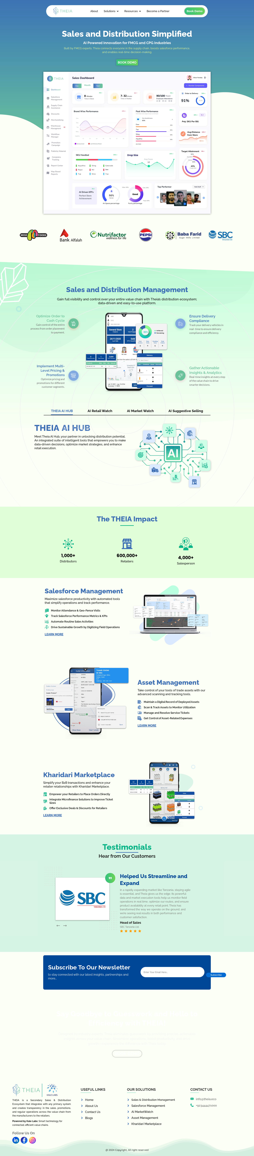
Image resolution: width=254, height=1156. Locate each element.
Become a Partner (158, 11)
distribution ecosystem (179, 299)
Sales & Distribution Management (153, 1099)
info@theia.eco (206, 1099)
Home (89, 1100)
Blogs (89, 1118)
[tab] (62, 411)
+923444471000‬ (206, 1105)
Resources (131, 11)
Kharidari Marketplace (146, 1124)
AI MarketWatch (142, 1112)
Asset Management (144, 1118)
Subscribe (216, 975)
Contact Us (92, 1112)
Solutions (109, 11)
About (94, 11)
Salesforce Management (148, 1106)
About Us (91, 1106)
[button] (58, 925)
